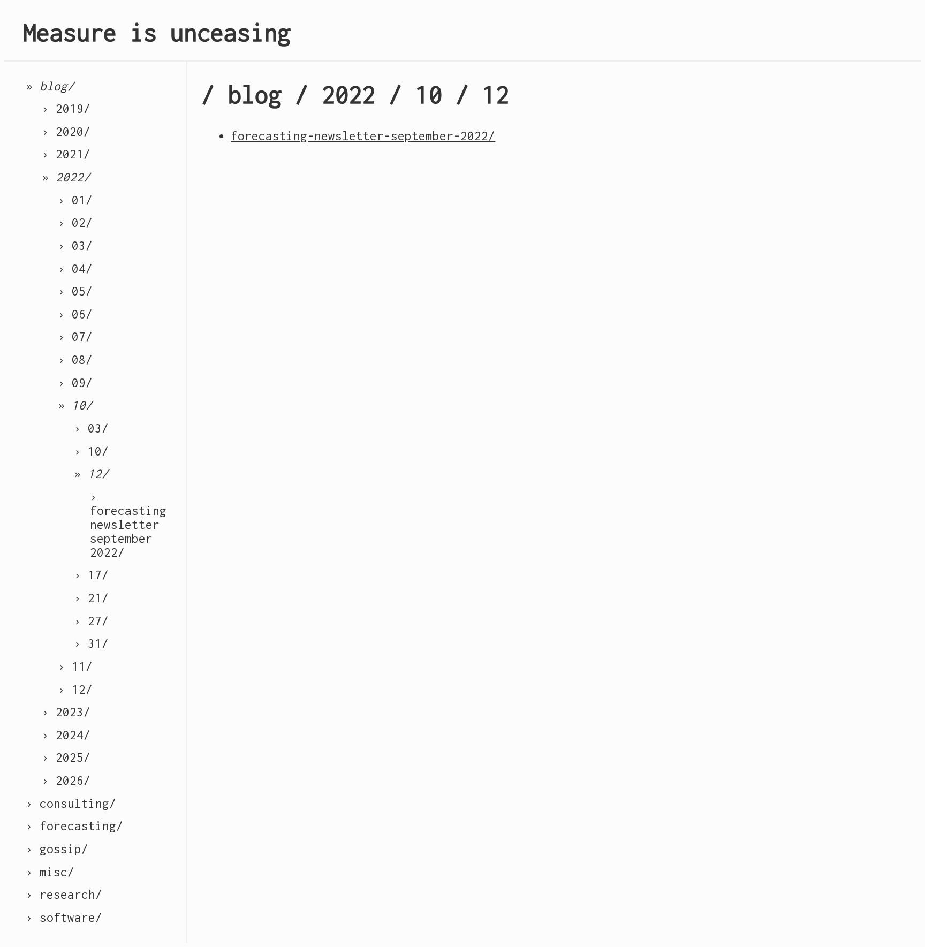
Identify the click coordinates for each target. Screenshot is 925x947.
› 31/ (91, 643)
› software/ (64, 918)
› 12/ (75, 689)
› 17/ (91, 575)
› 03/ (75, 246)
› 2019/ (66, 109)
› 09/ (75, 383)
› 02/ (75, 223)
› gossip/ (57, 849)
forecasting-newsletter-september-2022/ (363, 136)
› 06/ (75, 314)
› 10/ (91, 451)
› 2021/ (66, 154)
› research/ (64, 894)
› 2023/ (66, 712)
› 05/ (75, 291)
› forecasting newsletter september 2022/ (128, 524)
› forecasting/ (74, 826)
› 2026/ (66, 780)
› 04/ (75, 269)
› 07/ (75, 337)
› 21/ (91, 598)
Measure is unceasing (157, 32)
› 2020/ (66, 132)
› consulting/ (71, 803)
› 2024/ (66, 735)
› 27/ (91, 621)
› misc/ (50, 872)
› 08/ (75, 360)
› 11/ (75, 666)
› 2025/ (66, 757)
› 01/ (75, 200)
